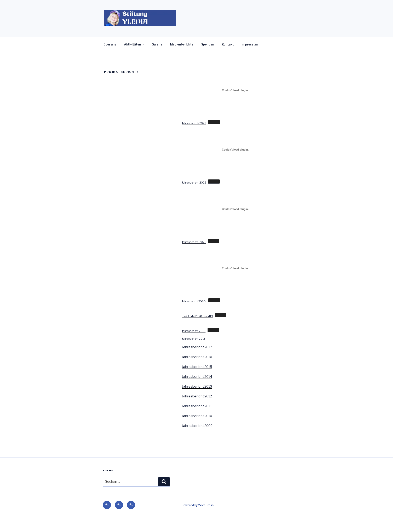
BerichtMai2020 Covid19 (197, 316)
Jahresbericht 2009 (197, 426)
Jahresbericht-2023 (194, 123)
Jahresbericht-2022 (194, 182)
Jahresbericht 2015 (197, 367)
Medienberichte (181, 44)
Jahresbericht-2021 (194, 242)
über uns (110, 44)
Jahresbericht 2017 (197, 347)
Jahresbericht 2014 (197, 377)
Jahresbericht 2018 (194, 338)
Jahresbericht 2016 (197, 357)
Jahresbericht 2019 (194, 330)
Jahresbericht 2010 (197, 416)
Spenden (207, 44)
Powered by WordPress (198, 505)
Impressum (250, 44)
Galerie (157, 44)
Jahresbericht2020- (194, 301)
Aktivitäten (132, 44)
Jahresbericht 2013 (197, 386)
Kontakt (228, 44)
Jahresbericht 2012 (197, 396)
